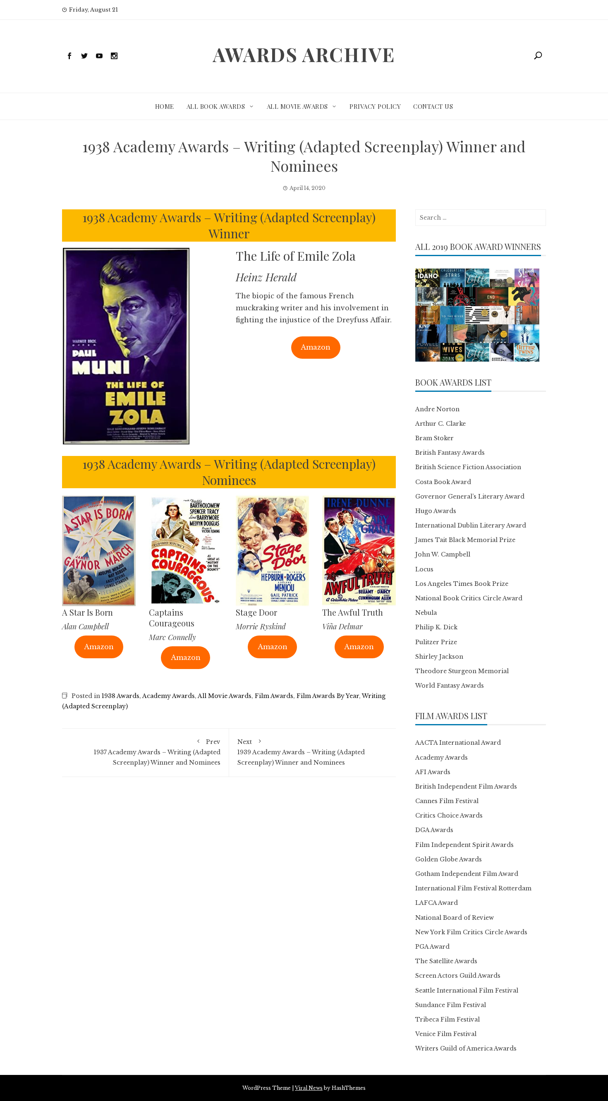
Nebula (426, 612)
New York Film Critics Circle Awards (471, 932)
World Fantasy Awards (449, 685)
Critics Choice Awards (449, 815)
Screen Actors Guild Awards (457, 975)
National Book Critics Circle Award (468, 598)
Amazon (315, 347)
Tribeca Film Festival (447, 1019)
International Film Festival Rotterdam (473, 888)
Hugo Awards (435, 511)
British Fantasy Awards (450, 452)
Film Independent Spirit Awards (464, 845)
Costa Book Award (443, 482)
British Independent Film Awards (466, 786)
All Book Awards (216, 106)
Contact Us (433, 106)
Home (164, 106)
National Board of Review (454, 917)
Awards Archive (304, 54)
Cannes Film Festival (447, 801)
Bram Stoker (434, 438)
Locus (424, 569)
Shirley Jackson (439, 656)
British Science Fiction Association (468, 467)
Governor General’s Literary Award (469, 496)
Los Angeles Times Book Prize (461, 584)
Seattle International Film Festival (466, 990)
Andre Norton (437, 409)
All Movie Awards (297, 106)
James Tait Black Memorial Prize (465, 540)
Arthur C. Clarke (440, 423)
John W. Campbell (442, 554)
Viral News (309, 1088)
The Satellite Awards (446, 961)
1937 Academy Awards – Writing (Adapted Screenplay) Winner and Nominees (157, 752)
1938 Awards (120, 696)
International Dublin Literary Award (470, 525)
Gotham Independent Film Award (466, 874)
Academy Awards (168, 696)
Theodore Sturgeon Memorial (462, 671)
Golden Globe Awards (448, 859)
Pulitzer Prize (436, 642)
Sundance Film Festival (450, 1005)
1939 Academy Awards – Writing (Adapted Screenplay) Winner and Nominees (301, 752)
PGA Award (432, 946)
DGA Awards (434, 830)
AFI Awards (432, 772)
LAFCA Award (436, 903)
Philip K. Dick (436, 627)
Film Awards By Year (328, 696)
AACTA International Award (458, 742)
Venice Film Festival (445, 1034)
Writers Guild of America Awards (466, 1048)
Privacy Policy (375, 106)
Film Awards (274, 696)
